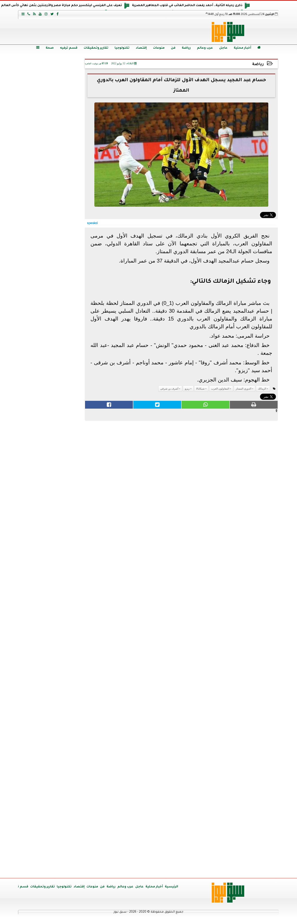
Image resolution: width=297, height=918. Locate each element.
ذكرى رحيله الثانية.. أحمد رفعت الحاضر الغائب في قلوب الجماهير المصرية (187, 5)
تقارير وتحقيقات (96, 48)
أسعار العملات (51, 551)
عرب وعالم (205, 48)
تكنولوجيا (122, 48)
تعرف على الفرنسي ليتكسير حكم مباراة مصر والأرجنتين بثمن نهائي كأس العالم (61, 5)
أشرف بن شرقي (169, 388)
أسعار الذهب (52, 634)
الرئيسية (171, 887)
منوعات (159, 48)
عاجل (223, 48)
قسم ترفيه (68, 48)
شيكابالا (200, 388)
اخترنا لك (51, 283)
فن (173, 48)
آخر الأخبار (52, 87)
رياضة (186, 48)
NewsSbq (68, 869)
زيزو (187, 388)
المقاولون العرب (220, 388)
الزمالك (262, 388)
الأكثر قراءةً (51, 439)
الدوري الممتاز (243, 388)
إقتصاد (141, 48)
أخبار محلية (242, 48)
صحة (50, 48)
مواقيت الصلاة (52, 797)
